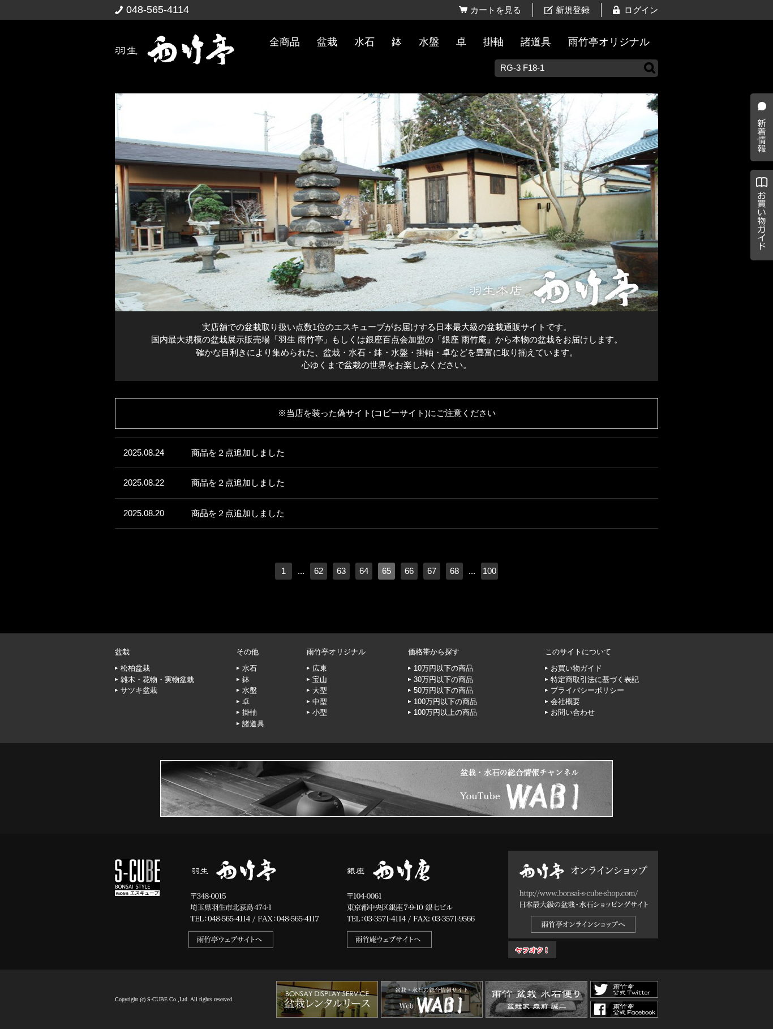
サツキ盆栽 (139, 690)
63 (341, 571)
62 (318, 571)
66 (409, 571)
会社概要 (565, 701)
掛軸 (493, 42)
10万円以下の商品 (443, 668)
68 (454, 571)
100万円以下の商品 (445, 701)
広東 (319, 668)
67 (431, 571)
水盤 (429, 42)
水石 (364, 42)
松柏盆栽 (135, 668)
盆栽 (327, 42)
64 (363, 571)
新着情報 (758, 199)
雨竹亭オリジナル (609, 42)
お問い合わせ (573, 712)
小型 (319, 712)
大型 (319, 690)
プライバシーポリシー (587, 690)
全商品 (284, 42)
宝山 (319, 679)
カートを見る (495, 10)
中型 (319, 701)
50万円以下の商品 (443, 690)
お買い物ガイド (758, 288)
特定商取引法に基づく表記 (595, 679)
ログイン (641, 10)
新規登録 (573, 10)
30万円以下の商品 (443, 679)
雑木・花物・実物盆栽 (157, 679)
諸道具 (536, 42)
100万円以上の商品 (445, 712)
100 (489, 571)
